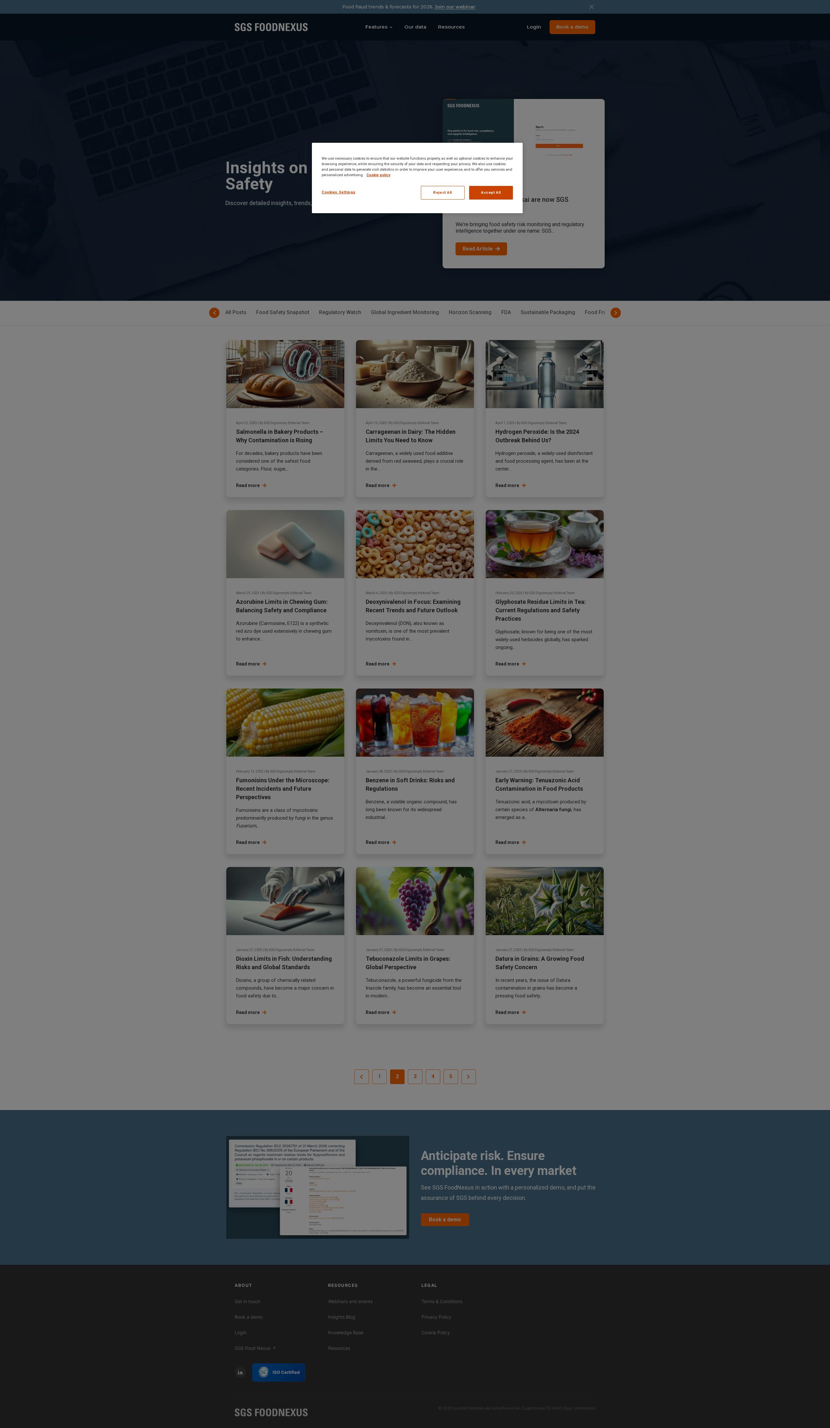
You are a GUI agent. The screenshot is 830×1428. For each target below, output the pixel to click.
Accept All (491, 192)
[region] (417, 178)
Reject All (442, 192)
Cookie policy (378, 175)
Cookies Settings (338, 192)
